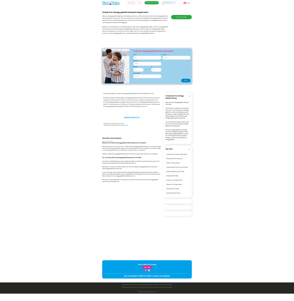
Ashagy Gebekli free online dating (175, 171)
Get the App (169, 287)
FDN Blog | (124, 287)
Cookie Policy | (163, 287)
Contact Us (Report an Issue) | (153, 287)
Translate (169, 4)
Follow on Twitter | (146, 276)
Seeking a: (135, 60)
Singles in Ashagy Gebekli (173, 163)
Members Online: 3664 (151, 2)
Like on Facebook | (131, 276)
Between (135, 66)
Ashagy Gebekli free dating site (174, 158)
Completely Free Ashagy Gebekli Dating (176, 154)
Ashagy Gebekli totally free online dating (177, 167)
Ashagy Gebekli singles (172, 175)
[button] (187, 3)
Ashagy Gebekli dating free (173, 193)
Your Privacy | (142, 287)
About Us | (129, 287)
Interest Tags (136, 73)
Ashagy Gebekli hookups (172, 188)
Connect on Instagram (161, 276)
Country (164, 54)
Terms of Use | (135, 287)
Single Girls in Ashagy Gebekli (174, 184)
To (151, 66)
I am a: (135, 54)
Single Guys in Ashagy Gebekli (174, 180)
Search (186, 80)
